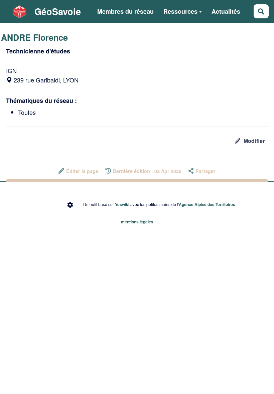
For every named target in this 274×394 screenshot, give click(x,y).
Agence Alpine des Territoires (207, 204)
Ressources (180, 11)
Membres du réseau (125, 11)
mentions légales (137, 222)
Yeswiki (122, 204)
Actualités (226, 11)
